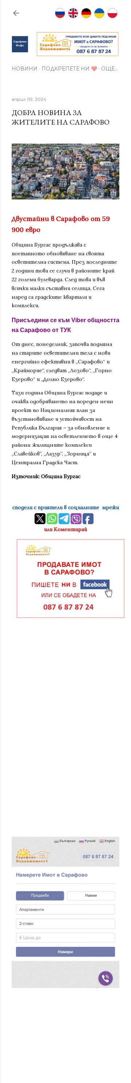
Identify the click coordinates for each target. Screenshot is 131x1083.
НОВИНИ (24, 68)
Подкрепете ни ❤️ (69, 68)
